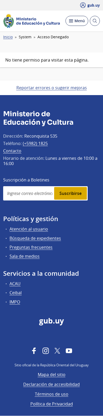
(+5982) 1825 (35, 143)
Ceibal (16, 293)
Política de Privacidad (51, 404)
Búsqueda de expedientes (35, 238)
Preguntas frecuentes (31, 247)
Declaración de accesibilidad (51, 384)
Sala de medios (25, 256)
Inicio (8, 37)
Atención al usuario (29, 229)
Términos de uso (51, 394)
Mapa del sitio (51, 374)
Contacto (12, 151)
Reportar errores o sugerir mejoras (51, 88)
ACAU (15, 284)
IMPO (15, 302)
